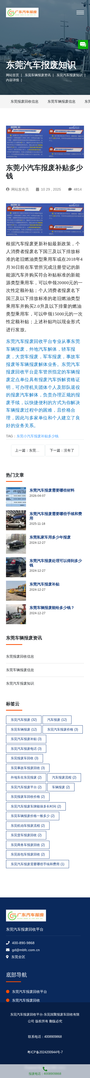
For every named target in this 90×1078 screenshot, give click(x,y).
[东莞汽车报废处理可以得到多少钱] (18, 567)
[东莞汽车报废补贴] (18, 591)
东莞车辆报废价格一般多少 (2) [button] (32, 816)
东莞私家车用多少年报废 (50, 537)
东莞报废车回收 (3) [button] (24, 758)
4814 (78, 189)
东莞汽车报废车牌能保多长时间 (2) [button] (36, 806)
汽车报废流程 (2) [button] (64, 777)
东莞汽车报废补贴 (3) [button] (26, 739)
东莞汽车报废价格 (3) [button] (62, 729)
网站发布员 (20, 189)
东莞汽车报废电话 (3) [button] (26, 749)
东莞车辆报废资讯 (38, 75)
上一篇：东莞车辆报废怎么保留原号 (30, 450)
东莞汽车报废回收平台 (29, 992)
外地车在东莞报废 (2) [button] (26, 777)
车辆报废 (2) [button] (61, 787)
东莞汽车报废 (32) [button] (24, 720)
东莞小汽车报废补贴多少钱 (37, 436)
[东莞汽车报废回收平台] (22, 12)
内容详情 (12, 80)
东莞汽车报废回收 (26, 1000)
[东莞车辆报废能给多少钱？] (18, 614)
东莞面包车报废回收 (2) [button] (28, 854)
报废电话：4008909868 (45, 1074)
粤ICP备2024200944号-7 (45, 1052)
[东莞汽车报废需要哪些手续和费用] (18, 520)
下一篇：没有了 (62, 450)
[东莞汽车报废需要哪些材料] (18, 497)
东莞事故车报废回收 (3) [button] (28, 768)
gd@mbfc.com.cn (26, 950)
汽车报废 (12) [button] (57, 720)
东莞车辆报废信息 (62, 101)
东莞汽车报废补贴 (45, 584)
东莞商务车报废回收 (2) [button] (28, 845)
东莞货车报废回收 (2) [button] (26, 835)
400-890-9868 (23, 943)
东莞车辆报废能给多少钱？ (52, 607)
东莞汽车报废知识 (69, 75)
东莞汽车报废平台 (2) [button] (26, 787)
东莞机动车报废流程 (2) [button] (28, 825)
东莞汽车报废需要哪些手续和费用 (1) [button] (37, 864)
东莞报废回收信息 (24, 101)
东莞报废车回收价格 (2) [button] (28, 797)
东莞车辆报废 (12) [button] (24, 729)
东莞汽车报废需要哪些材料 (52, 490)
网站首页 (12, 75)
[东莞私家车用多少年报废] (18, 544)
